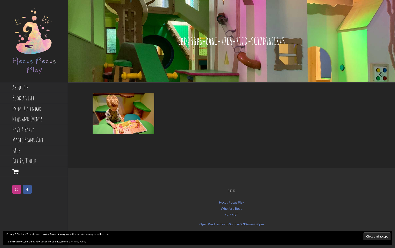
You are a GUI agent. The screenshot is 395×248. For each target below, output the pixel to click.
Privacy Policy (78, 241)
